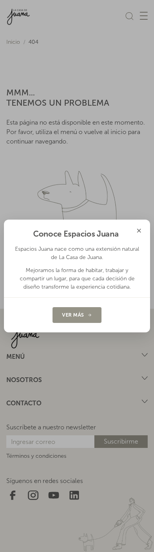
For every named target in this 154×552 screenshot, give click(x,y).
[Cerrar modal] (139, 230)
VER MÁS (73, 315)
